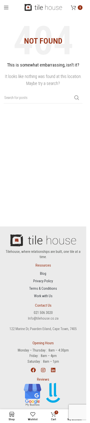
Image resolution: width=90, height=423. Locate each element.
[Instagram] (43, 370)
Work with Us (43, 296)
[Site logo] (43, 7)
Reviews (43, 379)
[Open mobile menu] (6, 7)
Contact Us (43, 305)
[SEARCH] (76, 97)
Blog (43, 274)
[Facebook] (33, 370)
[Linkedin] (53, 370)
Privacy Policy (43, 281)
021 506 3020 (43, 313)
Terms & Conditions (43, 288)
